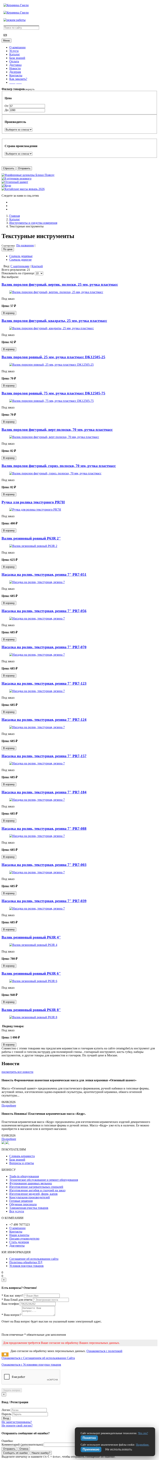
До (7, 110)
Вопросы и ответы (21, 1163)
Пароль (6, 1414)
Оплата (14, 61)
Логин (6, 1410)
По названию (25, 245)
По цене (7, 249)
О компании (17, 47)
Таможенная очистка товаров (28, 1207)
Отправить (24, 168)
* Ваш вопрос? (11, 1314)
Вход (6, 1418)
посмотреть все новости (17, 1072)
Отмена (23, 1448)
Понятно (89, 1438)
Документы (17, 1245)
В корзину (9, 313)
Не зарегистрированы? (17, 1422)
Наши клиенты (19, 1235)
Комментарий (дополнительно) (22, 1444)
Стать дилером (19, 1242)
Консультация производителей (29, 1197)
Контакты (15, 75)
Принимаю (91, 1449)
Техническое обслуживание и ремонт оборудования (43, 1179)
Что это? (143, 1433)
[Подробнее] (56, 292)
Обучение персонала (23, 1204)
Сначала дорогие (20, 259)
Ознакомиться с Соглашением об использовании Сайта (38, 1358)
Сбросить (8, 168)
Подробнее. (142, 1444)
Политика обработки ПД (25, 1262)
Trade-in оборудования (24, 1176)
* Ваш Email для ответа (17, 1299)
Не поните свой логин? (17, 1425)
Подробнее (9, 1105)
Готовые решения (21, 1200)
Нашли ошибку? (41, 1452)
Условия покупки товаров (26, 1265)
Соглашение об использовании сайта (33, 1258)
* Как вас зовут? (12, 1295)
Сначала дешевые (21, 256)
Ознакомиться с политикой (104, 1351)
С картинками (19, 266)
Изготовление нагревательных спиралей (36, 1186)
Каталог (14, 54)
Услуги (14, 51)
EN (5, 35)
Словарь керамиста (22, 1156)
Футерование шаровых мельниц (30, 1183)
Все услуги (16, 1211)
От (7, 106)
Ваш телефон (10, 1303)
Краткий (37, 266)
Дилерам (15, 72)
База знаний (17, 58)
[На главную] (16, 5)
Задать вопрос (11, 1390)
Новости (15, 68)
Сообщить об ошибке (15, 1452)
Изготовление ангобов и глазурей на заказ (37, 1190)
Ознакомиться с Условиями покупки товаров (31, 1364)
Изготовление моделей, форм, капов (33, 1193)
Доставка (15, 65)
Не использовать (118, 1449)
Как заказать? (18, 79)
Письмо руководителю (24, 1238)
